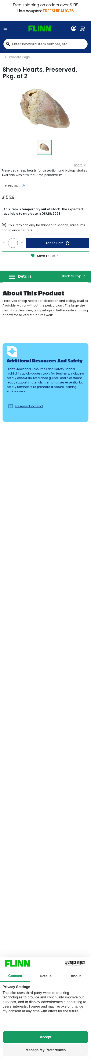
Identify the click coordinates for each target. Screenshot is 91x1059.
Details (25, 276)
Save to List (46, 255)
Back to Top (72, 276)
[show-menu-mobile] (5, 28)
